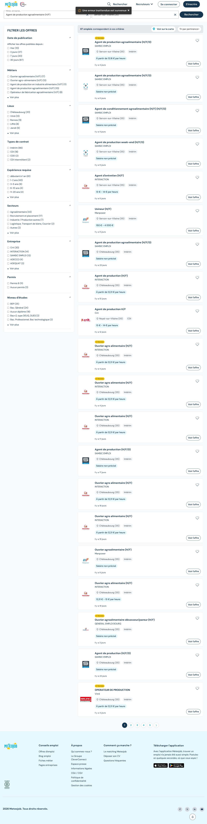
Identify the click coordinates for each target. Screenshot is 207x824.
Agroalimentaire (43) (21, 211)
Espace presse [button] (78, 763)
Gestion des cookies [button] (81, 785)
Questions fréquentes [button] (115, 760)
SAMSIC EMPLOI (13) (20, 255)
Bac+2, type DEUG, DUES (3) (24, 315)
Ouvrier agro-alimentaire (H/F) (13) (28, 80)
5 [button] (150, 725)
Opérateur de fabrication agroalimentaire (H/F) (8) (36, 92)
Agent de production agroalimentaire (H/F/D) (123, 42)
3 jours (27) (16, 52)
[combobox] (44, 14)
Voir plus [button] (14, 97)
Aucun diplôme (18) (20, 311)
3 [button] (137, 725)
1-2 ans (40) (16, 180)
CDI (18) (14, 151)
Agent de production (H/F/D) (113, 449)
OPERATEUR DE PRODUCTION (112, 690)
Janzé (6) (15, 127)
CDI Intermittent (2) (20, 159)
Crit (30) (14, 247)
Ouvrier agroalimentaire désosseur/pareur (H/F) (125, 619)
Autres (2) (15, 227)
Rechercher (191, 14)
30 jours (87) (17, 59)
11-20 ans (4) (17, 192)
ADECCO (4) (16, 259)
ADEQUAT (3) (17, 263)
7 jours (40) (16, 55)
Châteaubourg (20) (20, 112)
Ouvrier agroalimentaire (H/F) (113, 549)
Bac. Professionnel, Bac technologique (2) (31, 319)
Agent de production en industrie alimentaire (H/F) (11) (38, 84)
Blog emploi (45, 756)
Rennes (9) (15, 120)
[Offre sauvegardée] (197, 40)
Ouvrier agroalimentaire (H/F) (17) (27, 76)
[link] (143, 4)
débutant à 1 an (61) (20, 176)
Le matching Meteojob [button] (115, 751)
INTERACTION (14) (19, 251)
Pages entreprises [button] (48, 765)
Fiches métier (46, 760)
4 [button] (143, 725)
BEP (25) (14, 303)
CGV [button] (80, 773)
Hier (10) (14, 48)
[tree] (140, 376)
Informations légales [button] (81, 768)
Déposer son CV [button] (112, 756)
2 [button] (131, 725)
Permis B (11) (16, 283)
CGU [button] (73, 773)
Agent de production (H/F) (111, 275)
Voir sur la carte (165, 29)
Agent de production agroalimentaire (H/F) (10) (34, 88)
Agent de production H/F (110, 309)
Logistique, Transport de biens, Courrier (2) (32, 223)
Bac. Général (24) (19, 307)
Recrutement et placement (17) (26, 215)
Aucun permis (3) (19, 287)
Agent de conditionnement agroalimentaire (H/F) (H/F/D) (130, 108)
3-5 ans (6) (16, 184)
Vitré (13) (15, 116)
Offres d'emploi (46, 751)
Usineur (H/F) (103, 209)
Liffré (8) (14, 123)
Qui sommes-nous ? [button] (81, 751)
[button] (169, 4)
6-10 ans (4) (16, 188)
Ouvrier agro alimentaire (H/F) (113, 346)
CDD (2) (14, 155)
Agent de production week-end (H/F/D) (119, 142)
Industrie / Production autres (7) (26, 219)
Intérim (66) (16, 147)
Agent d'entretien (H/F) (109, 175)
